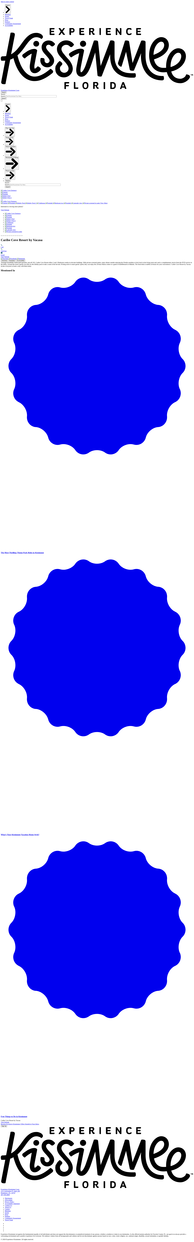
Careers (7, 1209)
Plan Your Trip (10, 128)
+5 (2, 199)
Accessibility (9, 25)
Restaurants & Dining (12, 157)
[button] (1, 235)
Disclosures (8, 1198)
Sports (7, 16)
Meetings (8, 14)
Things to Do (9, 137)
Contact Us (8, 1205)
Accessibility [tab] (20, 260)
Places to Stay (10, 171)
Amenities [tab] (12, 260)
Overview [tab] (4, 260)
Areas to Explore (10, 146)
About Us (8, 1207)
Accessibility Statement (12, 1204)
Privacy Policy (9, 1202)
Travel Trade (9, 18)
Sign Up (4, 1126)
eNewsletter (8, 1200)
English (8, 5)
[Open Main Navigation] (1, 100)
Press (6, 20)
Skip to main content (7, 2)
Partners (7, 22)
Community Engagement (13, 24)
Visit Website (5, 257)
